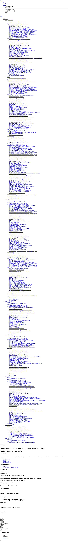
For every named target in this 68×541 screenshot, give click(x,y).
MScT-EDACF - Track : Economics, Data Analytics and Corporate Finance (21, 29)
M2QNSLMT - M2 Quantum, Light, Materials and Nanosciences (20, 290)
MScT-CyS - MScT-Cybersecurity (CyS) (16, 147)
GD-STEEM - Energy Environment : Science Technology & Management (21, 437)
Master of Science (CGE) (11, 129)
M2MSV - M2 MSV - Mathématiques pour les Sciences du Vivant (20, 62)
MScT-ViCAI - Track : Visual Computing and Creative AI (18, 36)
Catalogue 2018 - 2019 (8, 425)
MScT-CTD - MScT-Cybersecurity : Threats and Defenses (19, 206)
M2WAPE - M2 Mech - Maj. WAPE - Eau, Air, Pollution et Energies (20, 72)
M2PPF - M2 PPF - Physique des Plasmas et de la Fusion (18, 66)
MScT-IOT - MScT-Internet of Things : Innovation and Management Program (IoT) (23, 154)
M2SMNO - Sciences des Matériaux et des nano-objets (18, 420)
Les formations (5, 19)
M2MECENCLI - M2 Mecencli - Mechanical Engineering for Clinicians (21, 284)
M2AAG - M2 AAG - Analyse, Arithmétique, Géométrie (18, 51)
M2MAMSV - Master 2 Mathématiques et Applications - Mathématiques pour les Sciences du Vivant (26, 410)
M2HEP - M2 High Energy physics (15, 281)
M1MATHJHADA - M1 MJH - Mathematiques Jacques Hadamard (20, 45)
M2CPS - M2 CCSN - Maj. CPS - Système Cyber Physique (19, 55)
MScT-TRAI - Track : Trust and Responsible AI (17, 91)
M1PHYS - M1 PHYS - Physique (14, 49)
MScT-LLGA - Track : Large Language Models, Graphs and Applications (21, 32)
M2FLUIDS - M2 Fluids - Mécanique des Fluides (17, 111)
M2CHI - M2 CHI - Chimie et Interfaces (16, 54)
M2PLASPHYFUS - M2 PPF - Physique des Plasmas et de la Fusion (20, 121)
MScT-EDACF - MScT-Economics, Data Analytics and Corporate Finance (21, 151)
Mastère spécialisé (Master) (11, 131)
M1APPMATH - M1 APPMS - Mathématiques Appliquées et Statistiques (21, 95)
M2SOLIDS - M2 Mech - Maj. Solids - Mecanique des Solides (19, 71)
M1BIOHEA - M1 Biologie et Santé (15, 216)
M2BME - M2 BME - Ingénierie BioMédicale (16, 53)
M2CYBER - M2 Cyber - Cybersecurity (16, 365)
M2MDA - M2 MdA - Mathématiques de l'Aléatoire (17, 330)
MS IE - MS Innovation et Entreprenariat (16, 133)
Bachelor (8, 77)
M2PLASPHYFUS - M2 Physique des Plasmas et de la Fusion (19, 243)
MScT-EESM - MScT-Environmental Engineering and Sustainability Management (23, 152)
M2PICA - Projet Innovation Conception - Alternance (18, 416)
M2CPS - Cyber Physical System (14, 325)
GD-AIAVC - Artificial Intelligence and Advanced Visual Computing (20, 430)
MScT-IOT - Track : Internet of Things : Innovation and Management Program (22, 31)
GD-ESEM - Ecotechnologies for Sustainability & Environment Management (22, 387)
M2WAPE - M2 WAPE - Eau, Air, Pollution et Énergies (18, 128)
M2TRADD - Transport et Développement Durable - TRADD (19, 421)
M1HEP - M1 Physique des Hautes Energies (16, 219)
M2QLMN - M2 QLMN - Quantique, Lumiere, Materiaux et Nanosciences (21, 69)
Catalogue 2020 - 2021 (8, 334)
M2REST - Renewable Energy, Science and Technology (18, 294)
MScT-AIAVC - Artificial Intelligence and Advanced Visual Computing (21, 340)
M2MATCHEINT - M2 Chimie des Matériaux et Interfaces (19, 235)
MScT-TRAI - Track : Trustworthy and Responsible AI (18, 35)
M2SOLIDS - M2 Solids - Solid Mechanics (16, 291)
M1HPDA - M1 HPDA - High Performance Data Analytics (19, 352)
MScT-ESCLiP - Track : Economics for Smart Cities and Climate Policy (21, 88)
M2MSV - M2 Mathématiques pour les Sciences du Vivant (19, 240)
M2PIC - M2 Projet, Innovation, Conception (16, 242)
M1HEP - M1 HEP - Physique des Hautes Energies (17, 43)
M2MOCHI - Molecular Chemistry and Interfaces (17, 413)
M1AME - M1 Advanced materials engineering (17, 390)
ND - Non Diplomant (12, 297)
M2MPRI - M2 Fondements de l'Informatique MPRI (18, 239)
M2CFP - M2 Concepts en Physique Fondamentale (17, 229)
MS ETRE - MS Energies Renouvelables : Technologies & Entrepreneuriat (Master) (23, 295)
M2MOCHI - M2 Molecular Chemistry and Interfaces (18, 286)
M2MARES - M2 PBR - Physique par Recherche (17, 115)
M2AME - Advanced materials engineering (16, 401)
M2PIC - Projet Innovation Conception (15, 371)
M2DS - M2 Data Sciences (13, 278)
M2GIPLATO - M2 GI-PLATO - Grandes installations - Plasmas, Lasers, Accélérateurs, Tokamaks (25, 58)
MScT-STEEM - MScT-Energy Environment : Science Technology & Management (23, 155)
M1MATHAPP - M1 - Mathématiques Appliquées (17, 357)
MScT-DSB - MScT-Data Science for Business (17, 150)
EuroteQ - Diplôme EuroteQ (13, 74)
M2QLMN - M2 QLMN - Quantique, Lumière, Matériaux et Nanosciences (21, 123)
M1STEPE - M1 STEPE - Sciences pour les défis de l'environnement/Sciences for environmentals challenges (27, 400)
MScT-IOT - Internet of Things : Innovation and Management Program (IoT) (22, 312)
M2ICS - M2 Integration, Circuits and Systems (17, 282)
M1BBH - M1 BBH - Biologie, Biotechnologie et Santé (18, 40)
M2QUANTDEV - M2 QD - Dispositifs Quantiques (18, 124)
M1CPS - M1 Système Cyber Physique (15, 218)
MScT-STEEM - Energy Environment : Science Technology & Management (22, 313)
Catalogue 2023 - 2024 (8, 199)
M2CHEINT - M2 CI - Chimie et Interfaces (16, 108)
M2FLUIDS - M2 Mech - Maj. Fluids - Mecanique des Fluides (19, 57)
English (6, 3)
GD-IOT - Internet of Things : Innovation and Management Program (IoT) (21, 388)
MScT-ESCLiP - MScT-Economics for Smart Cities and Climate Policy (21, 153)
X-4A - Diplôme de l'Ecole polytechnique (16, 144)
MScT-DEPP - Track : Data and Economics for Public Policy (19, 27)
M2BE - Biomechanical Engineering (15, 402)
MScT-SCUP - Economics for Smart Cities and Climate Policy (19, 346)
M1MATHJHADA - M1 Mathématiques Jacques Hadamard (19, 221)
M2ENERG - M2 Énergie (13, 279)
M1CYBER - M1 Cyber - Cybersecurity (16, 351)
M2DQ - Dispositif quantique (14, 405)
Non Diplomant (9, 134)
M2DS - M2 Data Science (13, 231)
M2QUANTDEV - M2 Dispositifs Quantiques (17, 246)
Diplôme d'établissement (11, 143)
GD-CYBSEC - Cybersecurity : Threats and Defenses (18, 383)
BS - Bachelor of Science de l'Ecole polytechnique (17, 201)
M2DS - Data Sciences (13, 326)
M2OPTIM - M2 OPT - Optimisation (15, 63)
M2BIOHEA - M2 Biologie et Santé (15, 227)
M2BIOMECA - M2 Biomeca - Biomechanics (17, 275)
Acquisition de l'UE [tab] (6, 461)
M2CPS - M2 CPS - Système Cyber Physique (16, 109)
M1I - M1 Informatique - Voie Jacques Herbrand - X (18, 353)
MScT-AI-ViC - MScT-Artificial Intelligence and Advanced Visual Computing (22, 146)
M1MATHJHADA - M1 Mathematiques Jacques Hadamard (19, 272)
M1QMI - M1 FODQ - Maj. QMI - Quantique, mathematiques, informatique (22, 442)
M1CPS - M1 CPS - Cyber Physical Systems (16, 270)
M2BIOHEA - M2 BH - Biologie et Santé (16, 106)
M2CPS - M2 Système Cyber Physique (15, 230)
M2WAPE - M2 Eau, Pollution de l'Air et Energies (17, 249)
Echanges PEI (5, 466)
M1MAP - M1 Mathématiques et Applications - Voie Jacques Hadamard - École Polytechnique (25, 356)
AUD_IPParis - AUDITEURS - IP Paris (16, 135)
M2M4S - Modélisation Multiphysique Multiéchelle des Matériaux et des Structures (23, 409)
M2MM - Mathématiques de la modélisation (16, 412)
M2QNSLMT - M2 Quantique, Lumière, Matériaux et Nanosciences (20, 245)
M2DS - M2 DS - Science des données (15, 56)
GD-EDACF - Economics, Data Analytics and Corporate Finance (20, 434)
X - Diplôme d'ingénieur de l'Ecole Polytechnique (17, 440)
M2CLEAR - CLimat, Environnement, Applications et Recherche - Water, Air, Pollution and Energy (26, 363)
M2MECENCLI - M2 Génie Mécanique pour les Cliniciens (19, 237)
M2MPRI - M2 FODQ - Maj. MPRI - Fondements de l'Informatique (20, 61)
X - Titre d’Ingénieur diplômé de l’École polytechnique (18, 23)
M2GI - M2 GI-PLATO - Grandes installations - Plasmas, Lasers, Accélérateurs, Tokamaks (24, 112)
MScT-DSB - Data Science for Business (15, 309)
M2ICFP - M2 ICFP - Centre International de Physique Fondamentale (20, 114)
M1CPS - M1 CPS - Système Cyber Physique (16, 98)
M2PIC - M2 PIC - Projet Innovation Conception (17, 65)
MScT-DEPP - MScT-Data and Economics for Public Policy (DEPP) (20, 149)
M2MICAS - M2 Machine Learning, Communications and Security (20, 285)
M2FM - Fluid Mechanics (13, 407)
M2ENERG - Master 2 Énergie (14, 327)
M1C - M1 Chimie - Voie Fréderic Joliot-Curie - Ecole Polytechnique (20, 393)
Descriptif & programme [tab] (7, 462)
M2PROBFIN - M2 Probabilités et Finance (16, 244)
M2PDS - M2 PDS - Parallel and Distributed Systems (18, 370)
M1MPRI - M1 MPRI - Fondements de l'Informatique (18, 103)
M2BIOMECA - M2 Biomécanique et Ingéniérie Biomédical (19, 228)
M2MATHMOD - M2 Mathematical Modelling (17, 283)
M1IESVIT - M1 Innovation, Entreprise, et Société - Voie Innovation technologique (23, 397)
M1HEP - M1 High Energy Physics (15, 271)
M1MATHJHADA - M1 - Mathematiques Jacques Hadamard (19, 320)
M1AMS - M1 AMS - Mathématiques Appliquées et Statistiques (19, 39)
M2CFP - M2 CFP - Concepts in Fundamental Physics (18, 324)
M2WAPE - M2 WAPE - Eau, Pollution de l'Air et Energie (19, 191)
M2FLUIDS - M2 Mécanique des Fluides (16, 232)
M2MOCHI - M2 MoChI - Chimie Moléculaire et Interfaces (19, 179)
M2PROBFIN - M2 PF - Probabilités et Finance (17, 67)
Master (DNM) (9, 38)
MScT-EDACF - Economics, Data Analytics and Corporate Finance (20, 310)
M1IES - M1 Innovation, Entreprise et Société (16, 220)
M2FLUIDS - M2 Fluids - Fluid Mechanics (16, 280)
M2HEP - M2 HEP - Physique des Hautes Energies (17, 59)
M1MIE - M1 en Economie (13, 223)
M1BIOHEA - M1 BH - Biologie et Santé (16, 96)
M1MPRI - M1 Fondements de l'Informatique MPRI (18, 224)
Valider (6, 12)
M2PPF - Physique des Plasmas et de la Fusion (17, 417)
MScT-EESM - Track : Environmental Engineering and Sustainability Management (23, 30)
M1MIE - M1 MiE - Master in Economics (16, 321)
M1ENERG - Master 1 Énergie (14, 319)
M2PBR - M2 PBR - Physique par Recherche (16, 64)
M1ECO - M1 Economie (13, 318)
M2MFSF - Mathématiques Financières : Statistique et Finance (19, 411)
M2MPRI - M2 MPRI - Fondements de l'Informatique (18, 180)
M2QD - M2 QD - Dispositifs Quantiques (16, 68)
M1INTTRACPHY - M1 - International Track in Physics (18, 355)
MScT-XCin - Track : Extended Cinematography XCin (18, 37)
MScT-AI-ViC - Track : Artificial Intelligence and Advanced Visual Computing (22, 81)
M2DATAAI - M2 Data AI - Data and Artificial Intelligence (19, 277)
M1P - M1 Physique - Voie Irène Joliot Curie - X (17, 359)
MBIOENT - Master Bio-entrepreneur (15, 422)
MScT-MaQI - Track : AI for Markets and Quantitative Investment (20, 33)
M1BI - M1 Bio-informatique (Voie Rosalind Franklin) (18, 391)
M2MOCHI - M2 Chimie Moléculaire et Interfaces (17, 238)
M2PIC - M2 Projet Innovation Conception (16, 289)
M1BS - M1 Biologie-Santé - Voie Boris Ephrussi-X (18, 392)
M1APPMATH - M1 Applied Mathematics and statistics (18, 268)
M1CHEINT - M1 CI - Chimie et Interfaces (16, 97)
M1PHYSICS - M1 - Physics (14, 360)
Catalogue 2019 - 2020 (8, 376)
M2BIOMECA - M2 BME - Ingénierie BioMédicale (18, 107)
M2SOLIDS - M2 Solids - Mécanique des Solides (17, 126)
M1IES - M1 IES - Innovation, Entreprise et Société (17, 44)
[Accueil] (1, 0)
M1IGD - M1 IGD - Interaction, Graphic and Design (18, 354)
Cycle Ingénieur (9, 141)
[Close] (0, 540)
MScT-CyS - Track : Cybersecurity (15, 25)
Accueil (4, 18)
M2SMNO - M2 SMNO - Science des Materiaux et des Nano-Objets (20, 70)
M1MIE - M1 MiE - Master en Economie (16, 47)
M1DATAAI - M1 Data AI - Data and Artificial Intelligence (19, 317)
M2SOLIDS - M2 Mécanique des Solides (16, 248)
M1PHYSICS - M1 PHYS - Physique (15, 104)
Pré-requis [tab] (4, 460)
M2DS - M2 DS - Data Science (14, 110)
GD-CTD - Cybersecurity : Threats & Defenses (17, 431)
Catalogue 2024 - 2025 (8, 138)
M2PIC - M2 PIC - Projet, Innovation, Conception (17, 120)
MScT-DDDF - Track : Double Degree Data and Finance (18, 26)
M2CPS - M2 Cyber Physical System (15, 276)
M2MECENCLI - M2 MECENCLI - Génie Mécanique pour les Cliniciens (21, 117)
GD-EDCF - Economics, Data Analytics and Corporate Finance (19, 385)
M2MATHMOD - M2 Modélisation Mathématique (17, 236)
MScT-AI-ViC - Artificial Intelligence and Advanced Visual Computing (21, 307)
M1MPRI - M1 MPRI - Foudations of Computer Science (18, 358)
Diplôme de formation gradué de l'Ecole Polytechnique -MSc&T (17, 24)
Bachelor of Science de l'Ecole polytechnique (10, 467)
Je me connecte (7, 7)
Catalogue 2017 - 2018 (8, 438)
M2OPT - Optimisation (13, 414)
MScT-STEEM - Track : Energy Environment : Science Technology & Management (23, 34)
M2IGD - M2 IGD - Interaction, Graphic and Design (18, 329)
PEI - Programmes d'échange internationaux (16, 75)
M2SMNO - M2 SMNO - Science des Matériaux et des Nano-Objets (20, 125)
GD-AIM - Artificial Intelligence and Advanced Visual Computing (20, 382)
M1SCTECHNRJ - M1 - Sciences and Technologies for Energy (19, 361)
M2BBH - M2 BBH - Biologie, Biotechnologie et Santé (18, 52)
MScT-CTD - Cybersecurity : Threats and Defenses (17, 308)
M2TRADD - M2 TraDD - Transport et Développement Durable (20, 127)
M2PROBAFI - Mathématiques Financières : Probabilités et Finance (20, 418)
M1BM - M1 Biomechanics (13, 316)
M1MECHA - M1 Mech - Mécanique (15, 101)
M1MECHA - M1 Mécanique (14, 222)
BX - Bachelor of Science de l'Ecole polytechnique (17, 78)
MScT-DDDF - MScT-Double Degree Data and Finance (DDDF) (20, 148)
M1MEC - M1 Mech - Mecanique (14, 46)
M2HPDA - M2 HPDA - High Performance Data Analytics (19, 367)
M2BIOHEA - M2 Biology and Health (15, 274)
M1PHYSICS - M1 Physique (14, 225)
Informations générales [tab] (6, 459)
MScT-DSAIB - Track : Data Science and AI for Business (18, 28)
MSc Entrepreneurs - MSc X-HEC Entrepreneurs (17, 130)
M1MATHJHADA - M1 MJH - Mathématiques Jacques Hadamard (20, 100)
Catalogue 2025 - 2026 (8, 76)
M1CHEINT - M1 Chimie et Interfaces (15, 217)
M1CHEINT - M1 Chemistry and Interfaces (16, 269)
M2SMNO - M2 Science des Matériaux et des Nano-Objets (19, 247)
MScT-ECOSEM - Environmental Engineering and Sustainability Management (22, 343)
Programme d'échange (10, 73)
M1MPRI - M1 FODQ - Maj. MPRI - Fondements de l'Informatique (20, 48)
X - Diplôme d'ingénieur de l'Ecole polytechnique (17, 380)
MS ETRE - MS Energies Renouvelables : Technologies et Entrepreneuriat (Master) (23, 132)
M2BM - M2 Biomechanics (13, 323)
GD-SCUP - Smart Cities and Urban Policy (16, 436)
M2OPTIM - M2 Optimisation (14, 241)
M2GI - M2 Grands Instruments (14, 233)
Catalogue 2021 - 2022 (8, 301)
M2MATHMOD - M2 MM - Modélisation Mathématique (18, 116)
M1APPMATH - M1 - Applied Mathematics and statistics (18, 315)
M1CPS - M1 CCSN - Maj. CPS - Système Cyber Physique (19, 42)
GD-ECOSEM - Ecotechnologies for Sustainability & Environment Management (22, 433)
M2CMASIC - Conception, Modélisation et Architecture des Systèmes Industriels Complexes (24, 404)
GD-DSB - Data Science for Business (15, 384)
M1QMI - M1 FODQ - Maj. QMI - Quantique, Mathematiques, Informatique (22, 50)
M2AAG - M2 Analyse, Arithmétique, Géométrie (17, 226)
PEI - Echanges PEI (12, 300)
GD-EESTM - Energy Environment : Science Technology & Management (21, 386)
